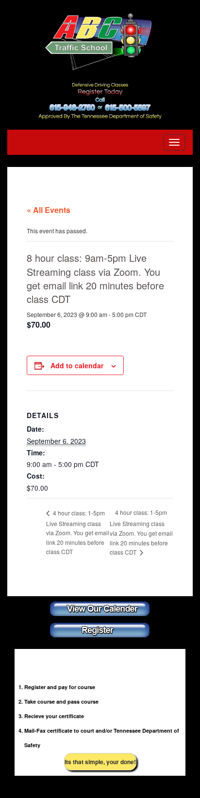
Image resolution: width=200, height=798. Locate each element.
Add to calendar (76, 365)
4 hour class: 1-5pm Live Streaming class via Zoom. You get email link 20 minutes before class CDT (77, 532)
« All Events (48, 209)
